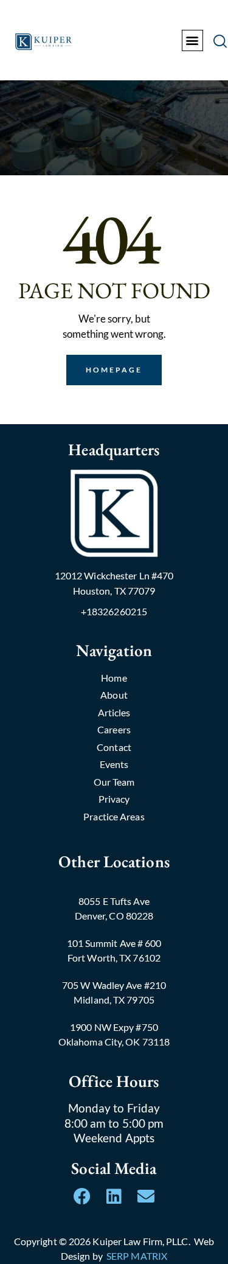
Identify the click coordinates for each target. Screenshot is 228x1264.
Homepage (114, 369)
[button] (192, 40)
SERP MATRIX (136, 1256)
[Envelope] (145, 1196)
